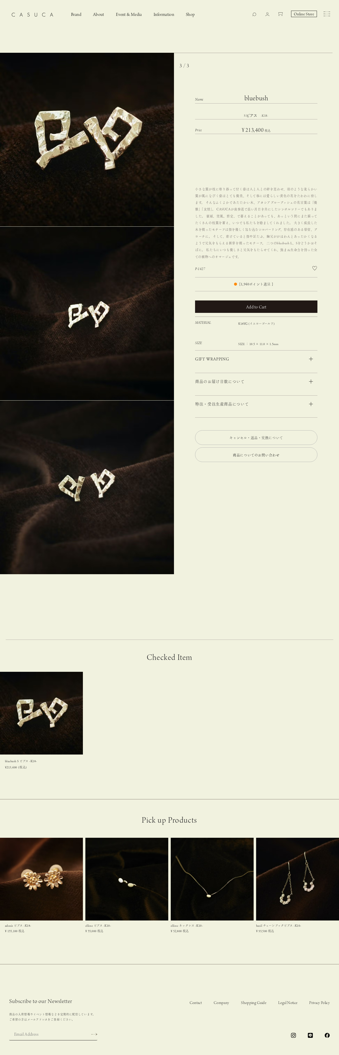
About (98, 15)
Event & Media (129, 15)
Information (164, 15)
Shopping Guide (253, 1003)
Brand (76, 15)
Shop (190, 15)
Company (221, 1003)
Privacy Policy (319, 1003)
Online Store (304, 14)
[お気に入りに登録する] (314, 268)
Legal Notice (287, 1003)
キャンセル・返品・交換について (256, 437)
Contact (196, 1003)
